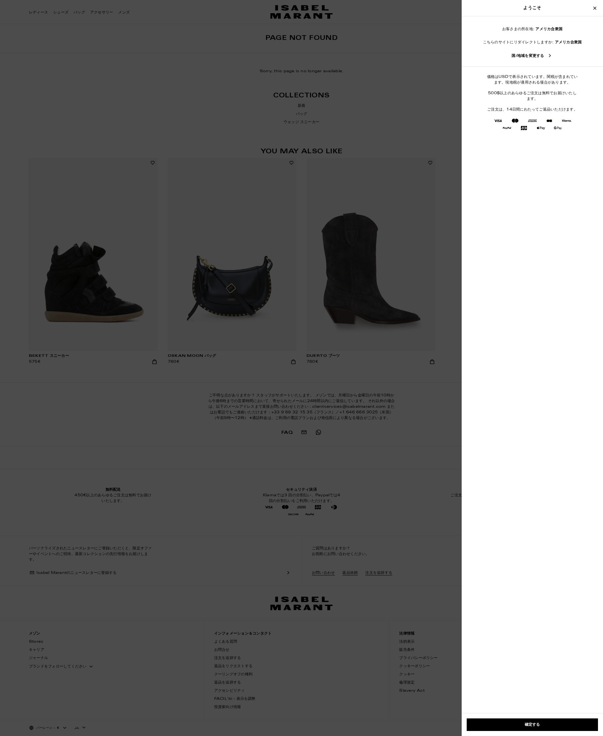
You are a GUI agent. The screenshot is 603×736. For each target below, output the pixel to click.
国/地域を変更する (528, 56)
